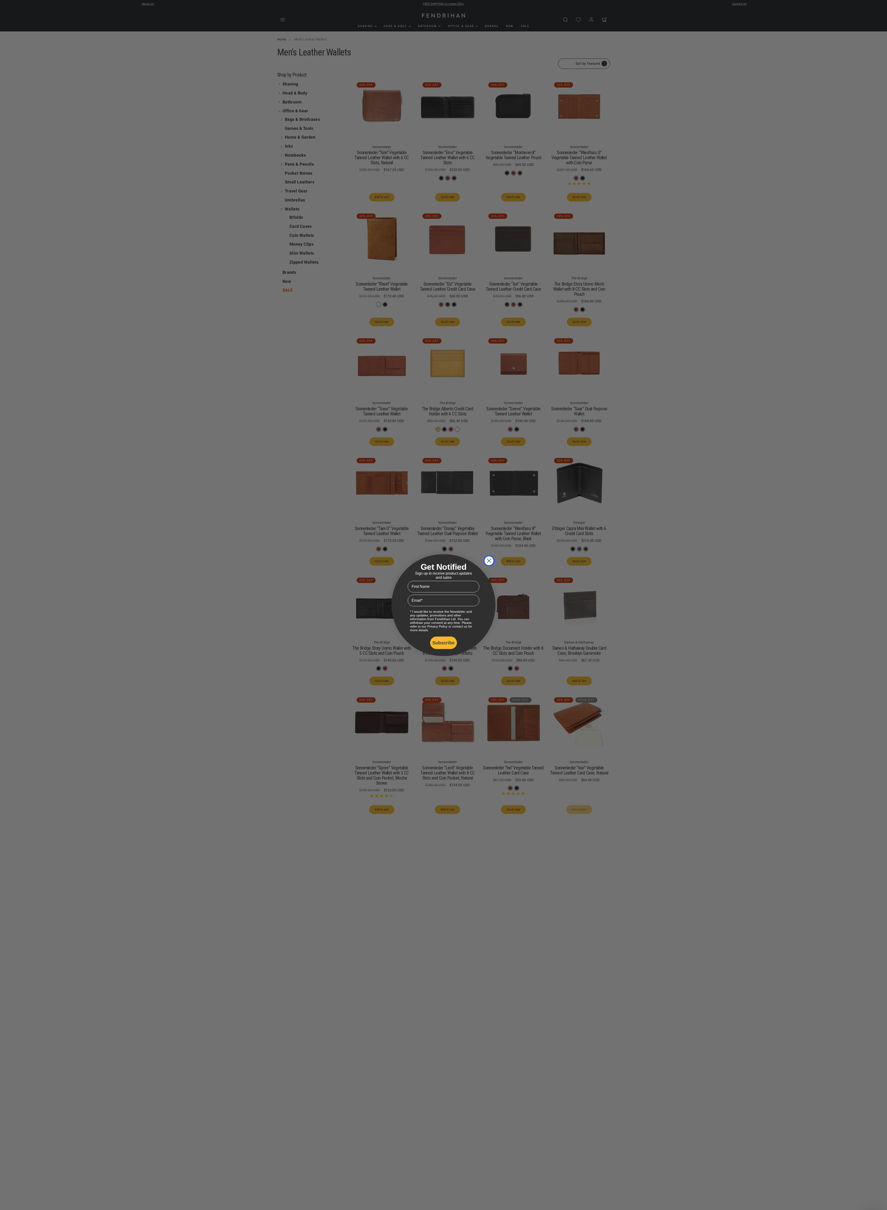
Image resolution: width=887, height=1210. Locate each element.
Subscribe (443, 642)
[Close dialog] (489, 560)
